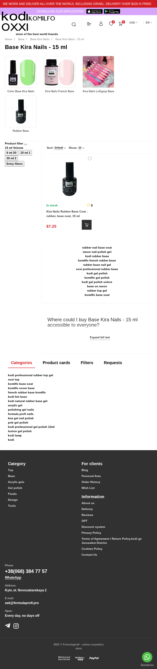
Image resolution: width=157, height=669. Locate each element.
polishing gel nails (21, 409)
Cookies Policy (92, 548)
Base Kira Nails (39, 39)
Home (8, 39)
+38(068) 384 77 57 (26, 571)
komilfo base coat (97, 294)
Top (10, 470)
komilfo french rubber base (97, 260)
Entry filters (15, 163)
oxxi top (13, 379)
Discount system (93, 526)
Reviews (87, 515)
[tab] (41, 464)
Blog (85, 470)
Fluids (12, 493)
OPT (84, 520)
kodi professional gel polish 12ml (31, 426)
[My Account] (101, 23)
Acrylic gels (16, 482)
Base (21, 39)
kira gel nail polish (21, 418)
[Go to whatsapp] (147, 657)
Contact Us (89, 554)
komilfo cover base (21, 388)
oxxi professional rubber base (97, 269)
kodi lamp (15, 435)
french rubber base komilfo (27, 392)
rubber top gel (97, 290)
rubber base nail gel (97, 264)
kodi (11, 439)
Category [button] (17, 464)
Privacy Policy (91, 532)
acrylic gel (15, 405)
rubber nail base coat (97, 247)
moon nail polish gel (97, 251)
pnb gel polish (18, 422)
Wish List (88, 488)
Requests (113, 362)
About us (88, 503)
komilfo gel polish (97, 277)
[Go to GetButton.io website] (147, 665)
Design (13, 499)
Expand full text (100, 337)
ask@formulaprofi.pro (22, 603)
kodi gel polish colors (97, 282)
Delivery (87, 509)
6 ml (10, 152)
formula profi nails (21, 414)
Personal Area (91, 476)
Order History (91, 482)
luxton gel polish (20, 431)
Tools (12, 505)
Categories (21, 362)
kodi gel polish (97, 273)
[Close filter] (25, 144)
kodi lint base (17, 396)
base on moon (97, 286)
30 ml (11, 158)
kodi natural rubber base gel (27, 401)
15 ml (24, 152)
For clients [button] (92, 464)
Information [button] (93, 497)
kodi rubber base (97, 256)
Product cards (56, 362)
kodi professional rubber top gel (30, 375)
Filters (87, 362)
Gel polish (15, 488)
